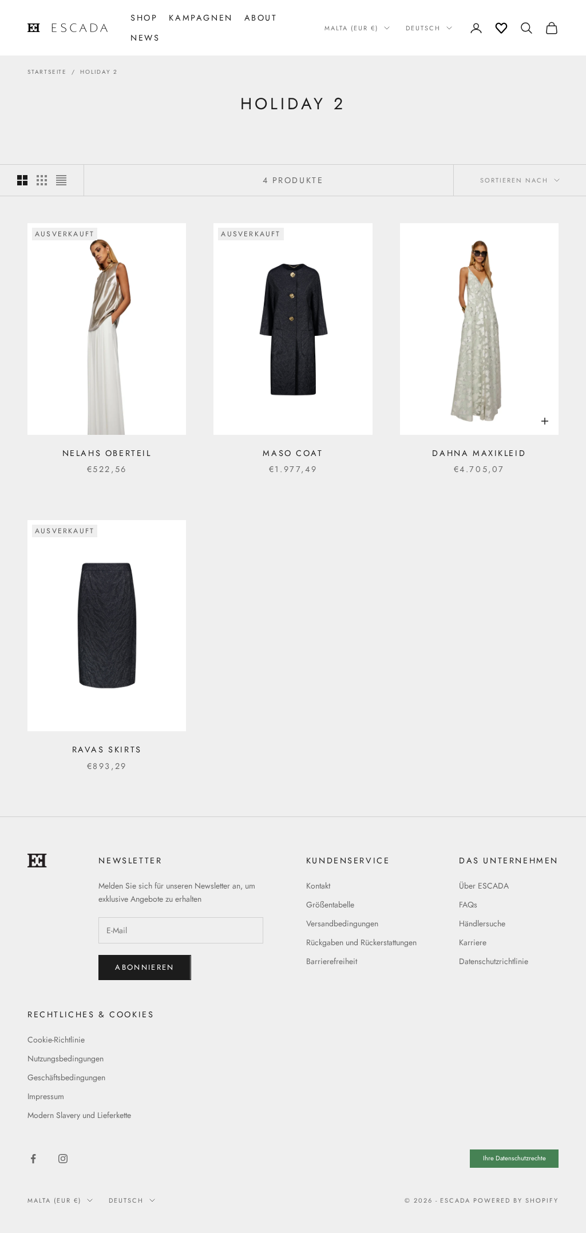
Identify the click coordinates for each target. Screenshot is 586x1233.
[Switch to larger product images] (22, 180)
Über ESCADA (484, 885)
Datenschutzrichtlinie (493, 961)
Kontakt (318, 885)
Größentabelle (330, 904)
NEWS (145, 37)
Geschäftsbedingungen (66, 1077)
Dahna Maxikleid (479, 453)
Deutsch (423, 28)
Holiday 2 (99, 72)
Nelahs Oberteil (107, 453)
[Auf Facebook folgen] (33, 1158)
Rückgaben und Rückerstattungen (361, 942)
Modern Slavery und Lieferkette (79, 1115)
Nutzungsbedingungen (65, 1058)
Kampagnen (200, 17)
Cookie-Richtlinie (56, 1039)
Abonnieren (144, 967)
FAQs (468, 904)
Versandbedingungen (342, 923)
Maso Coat (293, 453)
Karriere (472, 942)
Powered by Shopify (516, 1200)
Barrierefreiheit (331, 961)
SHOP (143, 17)
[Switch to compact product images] (61, 180)
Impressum (45, 1096)
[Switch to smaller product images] (42, 180)
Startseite (47, 72)
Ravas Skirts (107, 749)
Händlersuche (482, 923)
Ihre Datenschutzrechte (514, 1158)
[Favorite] (501, 28)
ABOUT (261, 17)
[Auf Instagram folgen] (63, 1158)
